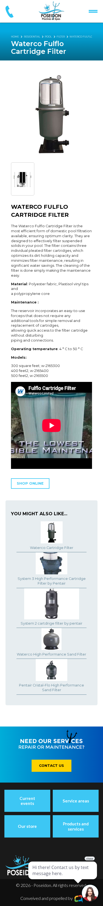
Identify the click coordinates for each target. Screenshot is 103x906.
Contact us (51, 766)
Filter (61, 36)
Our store (27, 826)
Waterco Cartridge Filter (51, 548)
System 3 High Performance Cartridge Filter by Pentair (52, 581)
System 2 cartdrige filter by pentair (51, 623)
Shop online (30, 483)
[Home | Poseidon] (51, 11)
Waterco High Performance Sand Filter (51, 654)
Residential (32, 36)
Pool (48, 36)
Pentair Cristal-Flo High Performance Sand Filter (51, 687)
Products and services (76, 826)
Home (15, 36)
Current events (27, 801)
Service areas (76, 800)
